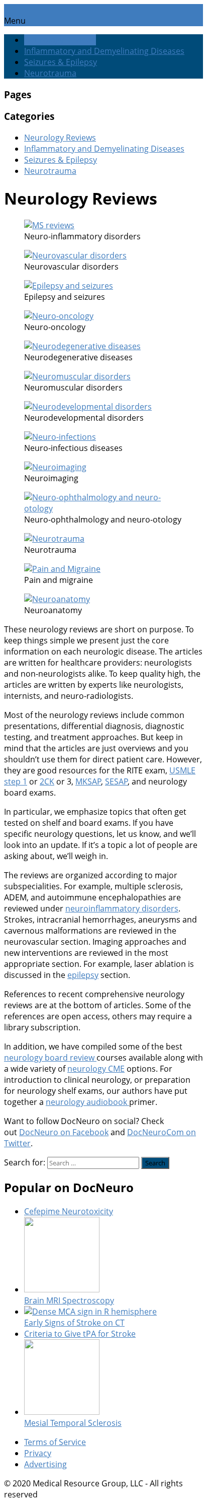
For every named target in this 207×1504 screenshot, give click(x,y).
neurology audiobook (87, 1101)
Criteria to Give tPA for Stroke (80, 1333)
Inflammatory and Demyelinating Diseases (104, 50)
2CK (47, 781)
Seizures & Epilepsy (60, 62)
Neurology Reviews (60, 39)
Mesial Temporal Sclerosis (73, 1422)
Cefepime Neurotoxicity (68, 1211)
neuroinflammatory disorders (121, 908)
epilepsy (82, 974)
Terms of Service (55, 1442)
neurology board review (50, 1057)
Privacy (37, 1453)
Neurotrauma (50, 73)
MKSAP (88, 781)
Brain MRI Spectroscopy (69, 1300)
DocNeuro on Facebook (64, 1132)
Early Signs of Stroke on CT (74, 1322)
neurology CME (96, 1068)
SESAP (116, 781)
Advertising (45, 1464)
